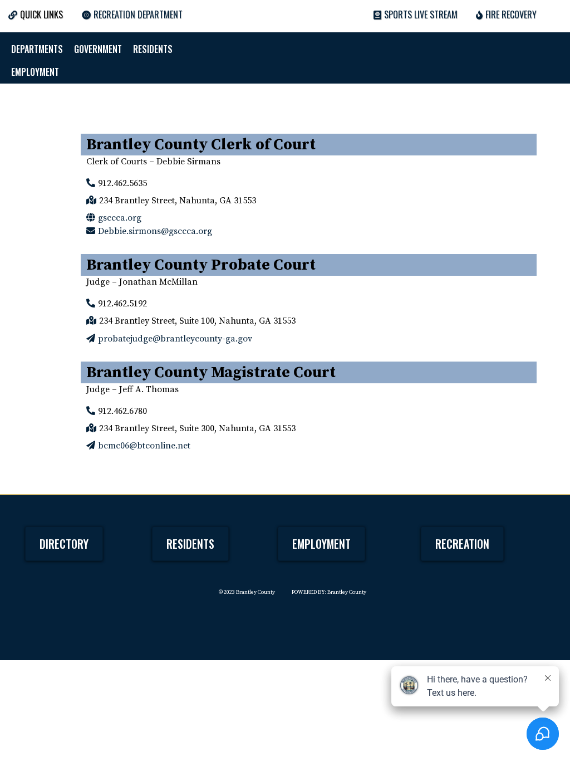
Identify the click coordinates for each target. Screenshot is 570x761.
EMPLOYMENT (35, 72)
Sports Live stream (421, 14)
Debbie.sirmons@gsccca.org (155, 231)
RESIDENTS (153, 49)
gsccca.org (119, 217)
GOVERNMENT (98, 49)
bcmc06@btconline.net (144, 445)
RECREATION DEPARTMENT (138, 14)
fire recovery (511, 14)
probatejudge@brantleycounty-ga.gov (175, 338)
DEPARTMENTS (37, 49)
